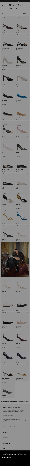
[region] (15, 458)
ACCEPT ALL (15, 462)
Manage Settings (6, 457)
